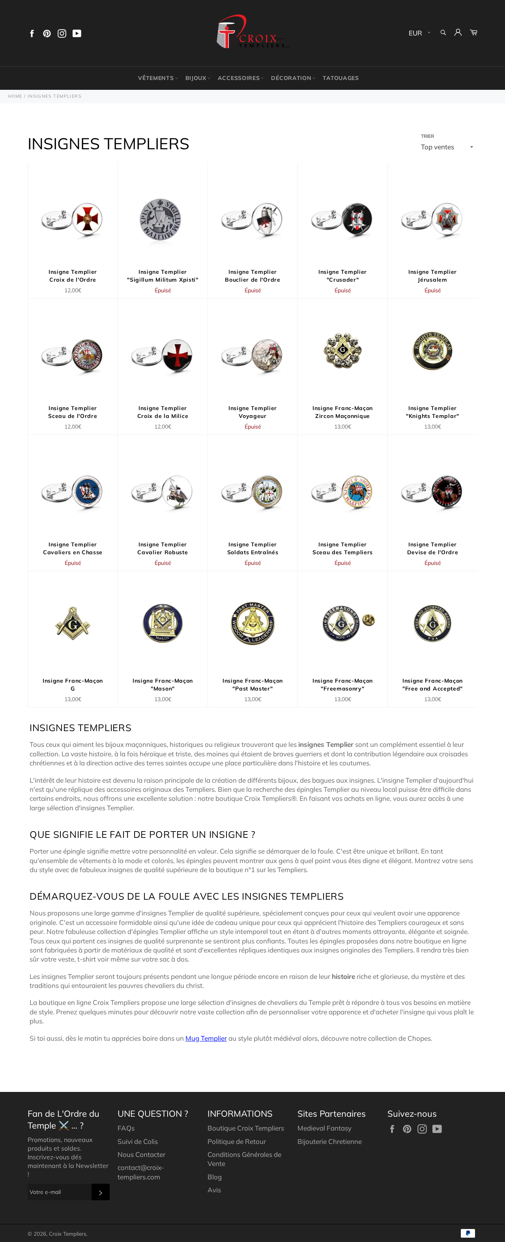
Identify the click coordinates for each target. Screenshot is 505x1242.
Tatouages (341, 78)
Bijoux (195, 78)
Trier (427, 136)
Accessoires (239, 78)
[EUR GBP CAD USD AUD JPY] (419, 33)
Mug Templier (206, 1038)
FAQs (126, 1128)
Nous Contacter (141, 1154)
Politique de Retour (237, 1141)
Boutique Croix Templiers (246, 1128)
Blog (215, 1177)
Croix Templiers (67, 1233)
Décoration (291, 78)
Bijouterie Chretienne (329, 1141)
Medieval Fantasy (324, 1128)
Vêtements (156, 78)
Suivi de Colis (138, 1141)
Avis (214, 1190)
